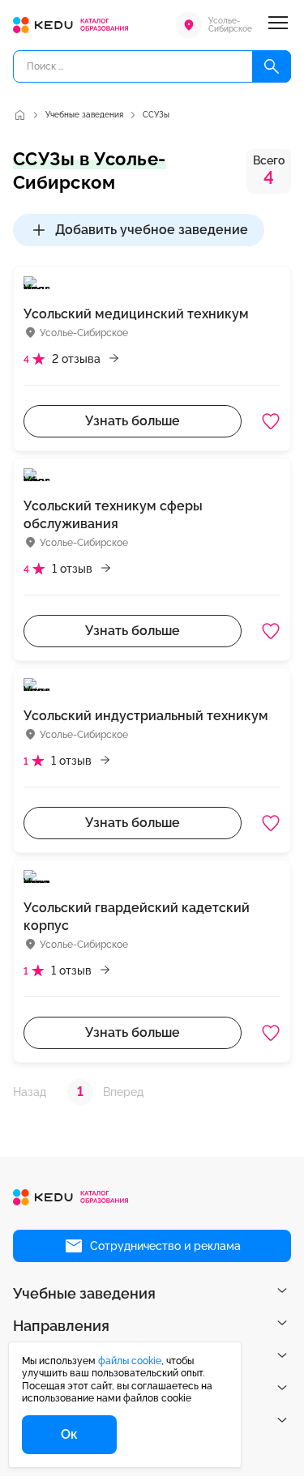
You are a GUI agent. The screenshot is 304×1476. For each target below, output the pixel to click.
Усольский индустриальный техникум (146, 715)
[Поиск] (271, 66)
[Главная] (19, 115)
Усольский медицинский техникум (136, 314)
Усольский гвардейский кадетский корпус (137, 916)
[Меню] (278, 25)
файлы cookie (129, 1361)
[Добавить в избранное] (270, 421)
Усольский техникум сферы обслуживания (113, 514)
